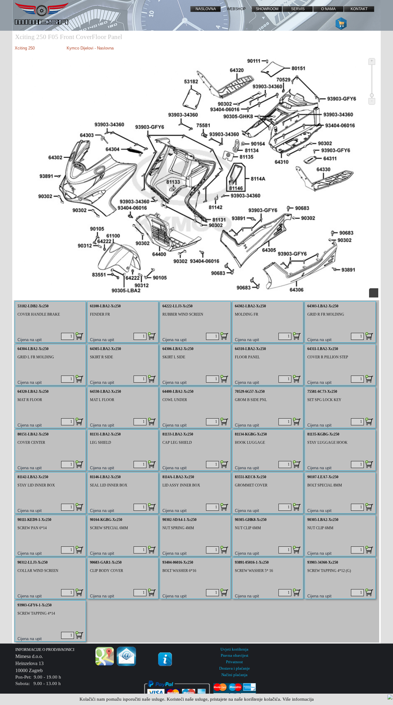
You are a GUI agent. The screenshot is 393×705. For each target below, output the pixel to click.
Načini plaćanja (234, 674)
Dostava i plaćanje (234, 668)
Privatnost (234, 662)
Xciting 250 (25, 48)
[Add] (79, 336)
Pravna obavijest (234, 655)
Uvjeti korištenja (234, 649)
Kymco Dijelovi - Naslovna (90, 48)
